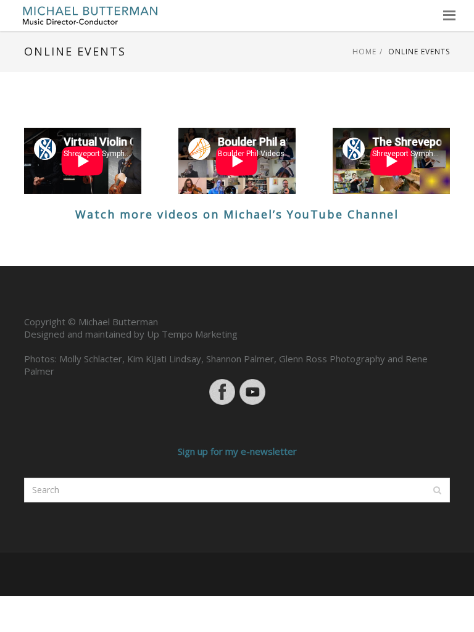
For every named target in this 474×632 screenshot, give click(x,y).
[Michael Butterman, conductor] (90, 15)
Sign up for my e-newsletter (237, 451)
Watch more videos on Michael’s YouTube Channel (237, 214)
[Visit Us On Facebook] (222, 391)
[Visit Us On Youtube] (252, 391)
